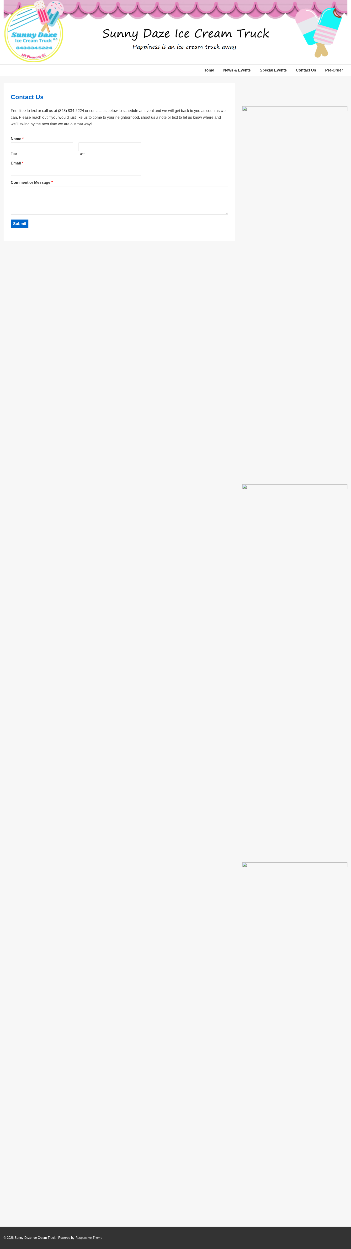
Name (17, 139)
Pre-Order (334, 70)
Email (17, 163)
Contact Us (306, 70)
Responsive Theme (88, 1237)
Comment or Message (32, 182)
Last (82, 154)
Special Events (273, 70)
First (14, 154)
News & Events (237, 70)
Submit (19, 224)
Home (208, 70)
